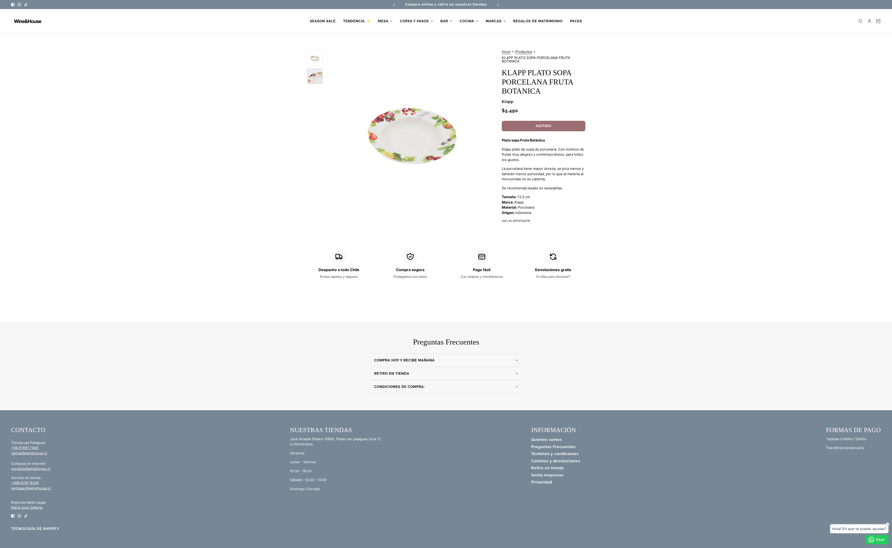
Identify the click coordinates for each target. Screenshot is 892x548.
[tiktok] (25, 4)
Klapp (507, 101)
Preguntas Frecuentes (553, 447)
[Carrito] (878, 21)
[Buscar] (860, 21)
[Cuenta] (869, 21)
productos (523, 52)
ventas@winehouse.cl (29, 453)
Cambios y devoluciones (555, 461)
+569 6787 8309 (25, 483)
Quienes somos (546, 439)
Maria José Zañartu (27, 507)
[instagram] (19, 4)
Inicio (506, 52)
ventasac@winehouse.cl (31, 488)
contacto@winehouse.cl (30, 468)
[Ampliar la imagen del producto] (412, 132)
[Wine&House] (27, 21)
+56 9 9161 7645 (25, 448)
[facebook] (12, 4)
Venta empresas (547, 475)
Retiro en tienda (547, 468)
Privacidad (541, 482)
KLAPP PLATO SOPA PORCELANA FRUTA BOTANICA (537, 82)
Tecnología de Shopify (35, 529)
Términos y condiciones (555, 454)
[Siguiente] (498, 4)
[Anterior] (394, 4)
